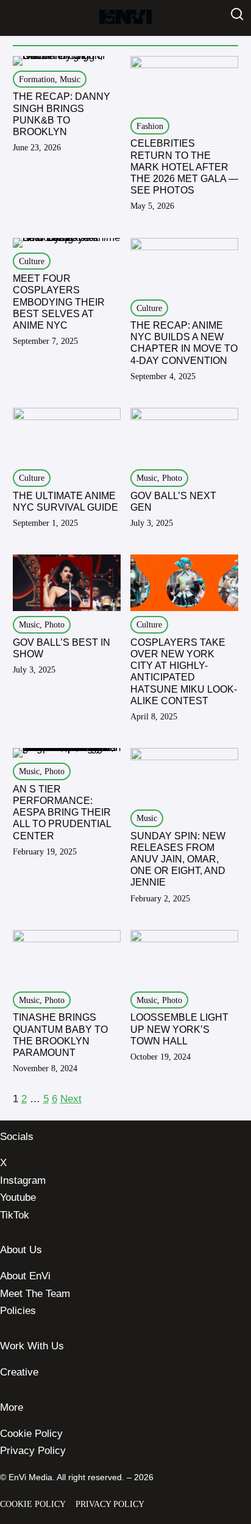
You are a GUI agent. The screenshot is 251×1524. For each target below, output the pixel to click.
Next (71, 1099)
